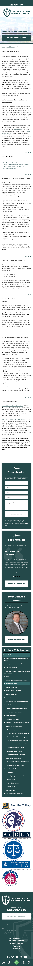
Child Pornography (13, 729)
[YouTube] (25, 957)
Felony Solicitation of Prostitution (17, 708)
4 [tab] (19, 576)
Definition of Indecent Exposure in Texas (15, 161)
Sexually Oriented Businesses (14, 793)
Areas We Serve (16, 938)
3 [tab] (17, 576)
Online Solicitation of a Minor (15, 747)
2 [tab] (15, 576)
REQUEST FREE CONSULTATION (16, 916)
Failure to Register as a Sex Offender (18, 761)
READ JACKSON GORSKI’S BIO (16, 639)
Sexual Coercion (10, 790)
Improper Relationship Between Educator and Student (17, 672)
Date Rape (10, 772)
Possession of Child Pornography (19, 737)
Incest (7, 676)
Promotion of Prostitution (14, 712)
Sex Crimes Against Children (14, 726)
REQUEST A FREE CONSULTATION (16, 37)
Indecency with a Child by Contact (17, 744)
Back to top (28, 152)
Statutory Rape (11, 786)
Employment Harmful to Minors (15, 664)
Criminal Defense (16, 941)
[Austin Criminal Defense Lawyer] (16, 12)
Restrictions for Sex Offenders (16, 765)
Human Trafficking (11, 667)
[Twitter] (12, 957)
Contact (16, 949)
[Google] (8, 957)
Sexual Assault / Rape (12, 769)
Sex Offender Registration (13, 758)
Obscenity (9, 697)
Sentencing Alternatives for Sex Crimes (17, 722)
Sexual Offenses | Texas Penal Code (12, 406)
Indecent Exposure (11, 683)
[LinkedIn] (21, 957)
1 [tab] (13, 576)
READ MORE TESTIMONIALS (16, 583)
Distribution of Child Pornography (19, 733)
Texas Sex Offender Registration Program (14, 419)
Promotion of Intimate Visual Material (17, 701)
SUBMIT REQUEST (16, 514)
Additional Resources (9, 168)
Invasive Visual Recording (13, 690)
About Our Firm (16, 943)
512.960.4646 (16, 5)
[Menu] (4, 962)
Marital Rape (11, 779)
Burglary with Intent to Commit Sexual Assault (16, 659)
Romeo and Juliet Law (12, 719)
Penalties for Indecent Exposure (12, 162)
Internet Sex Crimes (11, 687)
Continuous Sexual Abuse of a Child (17, 740)
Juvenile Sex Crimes (11, 694)
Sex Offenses (11, 47)
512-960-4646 (17, 129)
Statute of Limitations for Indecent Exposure (16, 164)
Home (3, 47)
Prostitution (9, 705)
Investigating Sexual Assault (15, 776)
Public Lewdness (11, 715)
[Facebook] (17, 957)
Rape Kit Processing (13, 783)
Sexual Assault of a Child (14, 751)
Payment (16, 946)
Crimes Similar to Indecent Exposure (13, 166)
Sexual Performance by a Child (16, 754)
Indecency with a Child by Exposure (16, 680)
